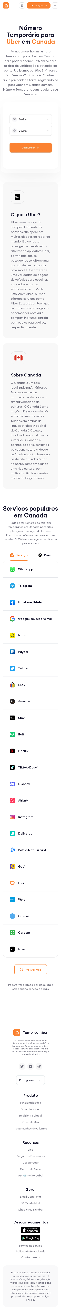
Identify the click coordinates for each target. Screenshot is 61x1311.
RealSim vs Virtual (30, 1115)
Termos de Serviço (30, 1245)
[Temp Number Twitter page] (22, 1066)
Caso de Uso (30, 1122)
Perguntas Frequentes (30, 1156)
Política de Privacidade (30, 1251)
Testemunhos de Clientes (30, 1128)
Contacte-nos (30, 1257)
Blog (30, 1149)
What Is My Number (30, 1209)
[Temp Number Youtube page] (30, 1066)
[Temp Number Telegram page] (39, 1066)
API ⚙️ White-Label (30, 1175)
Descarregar (31, 1162)
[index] (6, 5)
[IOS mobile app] (30, 1230)
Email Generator (30, 1196)
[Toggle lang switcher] (22, 5)
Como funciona (30, 1109)
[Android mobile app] (30, 1238)
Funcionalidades (30, 1102)
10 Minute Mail (30, 1203)
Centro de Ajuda (30, 1169)
